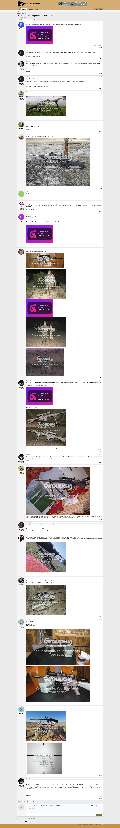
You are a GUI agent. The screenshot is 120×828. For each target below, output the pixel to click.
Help (97, 824)
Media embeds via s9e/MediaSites (70, 826)
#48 (101, 191)
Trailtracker (20, 17)
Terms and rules (86, 824)
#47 (101, 134)
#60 (101, 778)
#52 (101, 380)
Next (34, 19)
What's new (30, 9)
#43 (101, 61)
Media (36, 9)
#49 (101, 201)
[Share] (100, 22)
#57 (101, 577)
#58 (101, 619)
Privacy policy (92, 824)
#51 (101, 249)
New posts (19, 11)
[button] (33, 9)
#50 (101, 214)
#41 (101, 22)
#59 (101, 706)
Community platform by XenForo (54, 826)
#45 (101, 91)
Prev (19, 19)
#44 (101, 76)
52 (30, 19)
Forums (24, 9)
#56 (101, 535)
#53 (101, 454)
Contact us (80, 824)
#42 (101, 50)
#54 (101, 465)
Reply (101, 47)
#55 (101, 522)
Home (19, 9)
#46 (101, 121)
